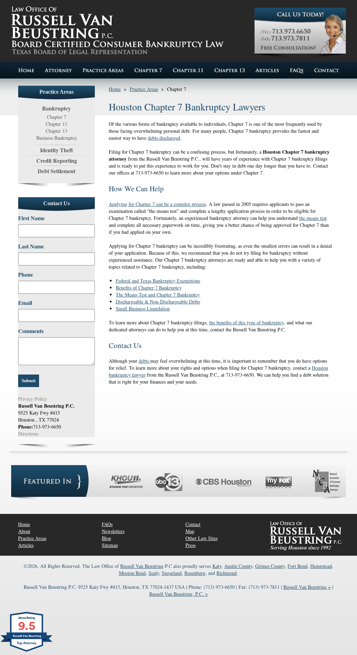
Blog (106, 538)
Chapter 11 (56, 124)
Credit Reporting (56, 160)
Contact (192, 524)
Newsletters (113, 531)
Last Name (31, 246)
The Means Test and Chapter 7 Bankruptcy (158, 294)
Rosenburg (194, 573)
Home (115, 89)
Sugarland (172, 573)
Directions (28, 433)
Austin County (238, 566)
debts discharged (164, 137)
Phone (25, 274)
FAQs (107, 524)
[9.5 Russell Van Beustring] (27, 651)
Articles (25, 545)
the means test (313, 218)
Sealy (154, 573)
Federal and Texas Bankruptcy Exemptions (158, 280)
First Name (31, 218)
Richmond (227, 573)
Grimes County (270, 566)
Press (190, 545)
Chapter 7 (56, 117)
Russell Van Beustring (142, 566)
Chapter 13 (56, 131)
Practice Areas (144, 89)
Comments (31, 331)
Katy (216, 566)
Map (189, 531)
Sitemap (110, 545)
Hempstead (321, 566)
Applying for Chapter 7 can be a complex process (157, 204)
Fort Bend (297, 566)
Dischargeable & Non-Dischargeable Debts (158, 301)
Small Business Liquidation (143, 308)
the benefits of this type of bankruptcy (246, 322)
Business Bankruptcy (56, 137)
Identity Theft (56, 150)
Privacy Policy (32, 398)
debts (144, 360)
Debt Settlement (56, 171)
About (24, 531)
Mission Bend (132, 573)
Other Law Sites (201, 538)
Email (25, 302)
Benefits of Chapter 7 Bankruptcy (149, 287)
